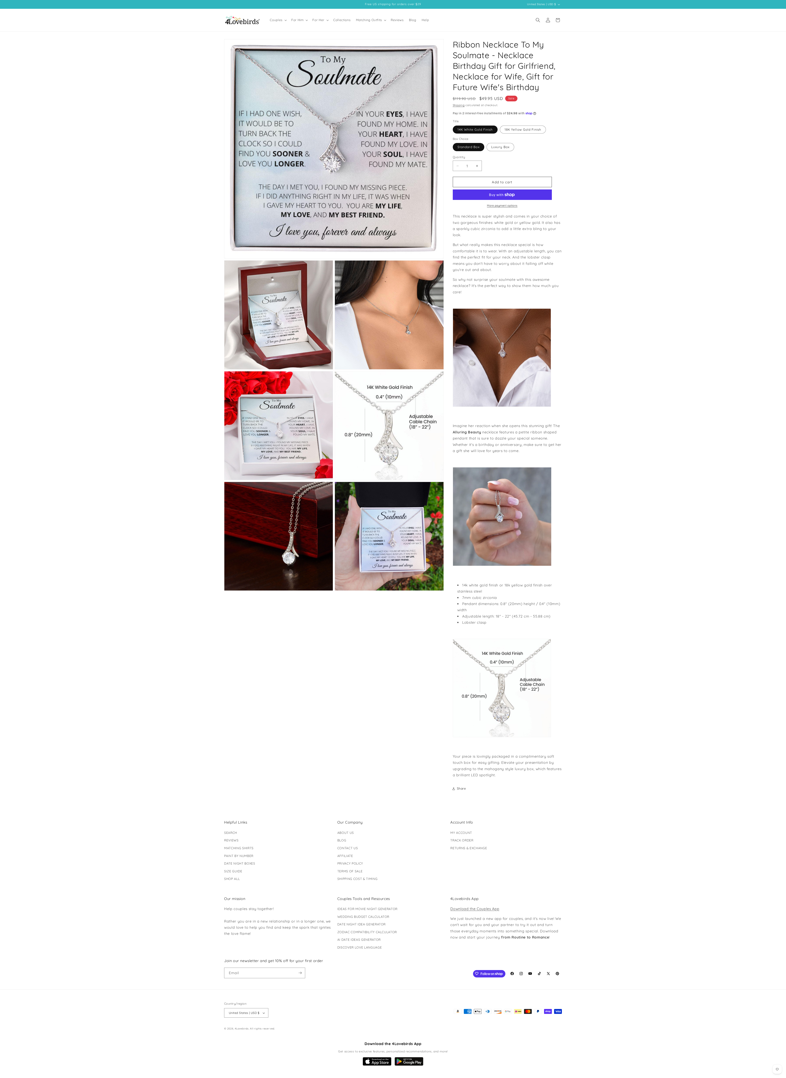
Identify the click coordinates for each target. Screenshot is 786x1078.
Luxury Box (500, 147)
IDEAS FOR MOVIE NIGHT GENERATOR (367, 909)
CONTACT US (347, 848)
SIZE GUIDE (233, 871)
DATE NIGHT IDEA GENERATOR (361, 924)
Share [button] (461, 788)
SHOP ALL (232, 879)
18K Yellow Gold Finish (523, 129)
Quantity (459, 157)
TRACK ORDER (461, 840)
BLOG (341, 840)
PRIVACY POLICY (350, 863)
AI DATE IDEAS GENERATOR (359, 940)
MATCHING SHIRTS (239, 848)
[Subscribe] (300, 973)
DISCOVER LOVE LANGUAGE (359, 947)
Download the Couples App (474, 908)
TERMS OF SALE (350, 871)
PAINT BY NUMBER (238, 856)
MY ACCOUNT (461, 832)
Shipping (459, 105)
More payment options (502, 205)
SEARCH (230, 832)
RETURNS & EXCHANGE (468, 848)
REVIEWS (231, 840)
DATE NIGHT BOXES (239, 863)
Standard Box (468, 147)
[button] (278, 20)
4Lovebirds (242, 1028)
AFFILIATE (345, 856)
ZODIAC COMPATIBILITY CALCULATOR (367, 932)
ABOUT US (345, 832)
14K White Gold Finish (475, 129)
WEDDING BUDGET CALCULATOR (363, 917)
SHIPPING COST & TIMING (357, 879)
